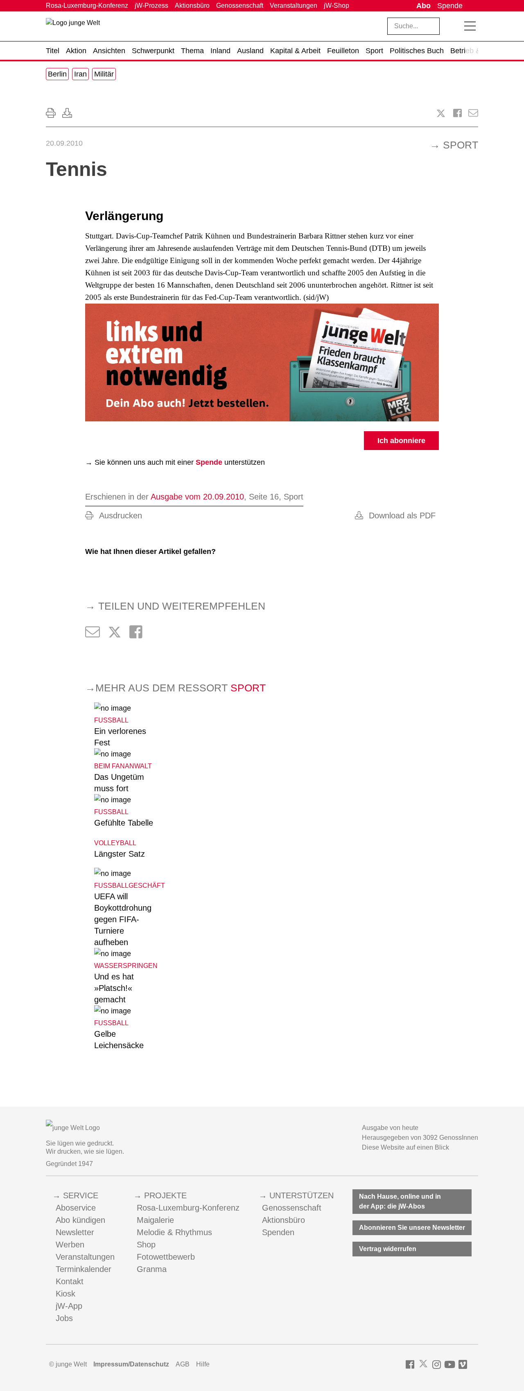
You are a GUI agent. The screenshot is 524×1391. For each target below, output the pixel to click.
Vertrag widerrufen (387, 1248)
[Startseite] (73, 28)
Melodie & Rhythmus (174, 1232)
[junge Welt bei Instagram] (436, 1364)
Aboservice (76, 1207)
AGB (183, 1364)
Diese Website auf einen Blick (405, 1147)
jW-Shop (336, 5)
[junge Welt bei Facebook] (410, 1364)
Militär (104, 74)
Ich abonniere (401, 441)
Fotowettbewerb (166, 1256)
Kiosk (65, 1293)
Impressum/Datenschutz (131, 1364)
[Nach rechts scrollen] (472, 51)
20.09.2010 (64, 143)
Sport (460, 145)
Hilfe (203, 1364)
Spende (450, 6)
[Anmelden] (472, 6)
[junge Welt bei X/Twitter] (423, 1364)
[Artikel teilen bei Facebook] (457, 113)
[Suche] (452, 26)
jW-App (69, 1305)
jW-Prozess (151, 5)
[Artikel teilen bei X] (441, 113)
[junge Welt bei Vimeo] (462, 1364)
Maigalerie (155, 1219)
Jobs (64, 1318)
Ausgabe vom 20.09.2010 (197, 496)
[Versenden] (473, 113)
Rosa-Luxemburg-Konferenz (87, 5)
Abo (423, 6)
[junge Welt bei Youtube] (449, 1364)
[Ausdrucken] (51, 113)
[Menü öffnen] (470, 26)
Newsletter (75, 1232)
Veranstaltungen (293, 5)
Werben (70, 1244)
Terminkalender (83, 1269)
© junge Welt (68, 1364)
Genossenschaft (239, 5)
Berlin (57, 74)
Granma (152, 1269)
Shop (146, 1244)
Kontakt (70, 1281)
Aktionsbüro (192, 5)
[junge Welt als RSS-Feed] (474, 1364)
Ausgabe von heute (390, 1127)
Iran (80, 74)
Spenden (278, 1232)
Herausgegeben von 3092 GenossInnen (420, 1137)
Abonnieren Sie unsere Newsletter (412, 1227)
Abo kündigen (80, 1219)
